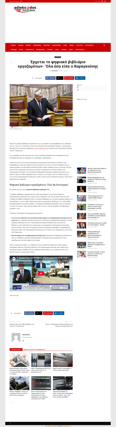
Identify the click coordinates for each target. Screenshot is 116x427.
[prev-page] (11, 402)
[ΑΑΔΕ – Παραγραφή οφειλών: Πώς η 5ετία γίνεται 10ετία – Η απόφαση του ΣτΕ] (41, 360)
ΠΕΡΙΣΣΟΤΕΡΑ (79, 49)
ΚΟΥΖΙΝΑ (14, 49)
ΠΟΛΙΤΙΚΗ (47, 45)
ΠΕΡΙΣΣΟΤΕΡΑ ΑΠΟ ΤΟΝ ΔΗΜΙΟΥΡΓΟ (34, 349)
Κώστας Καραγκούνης (41, 148)
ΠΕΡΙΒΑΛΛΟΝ (40, 49)
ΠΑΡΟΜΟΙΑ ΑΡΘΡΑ (16, 349)
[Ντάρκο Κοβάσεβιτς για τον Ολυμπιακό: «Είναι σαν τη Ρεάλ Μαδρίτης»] (81, 180)
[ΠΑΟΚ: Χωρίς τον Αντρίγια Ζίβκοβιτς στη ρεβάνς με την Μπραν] (81, 245)
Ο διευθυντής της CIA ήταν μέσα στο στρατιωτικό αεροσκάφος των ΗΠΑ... (95, 206)
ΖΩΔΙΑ (71, 49)
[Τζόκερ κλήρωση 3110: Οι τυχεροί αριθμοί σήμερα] (81, 198)
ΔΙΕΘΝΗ (28, 45)
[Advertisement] (58, 29)
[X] (99, 1)
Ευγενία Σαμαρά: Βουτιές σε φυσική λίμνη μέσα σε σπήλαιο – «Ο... (97, 188)
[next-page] (14, 402)
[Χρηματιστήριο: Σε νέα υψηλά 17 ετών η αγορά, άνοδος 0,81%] (63, 360)
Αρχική (11, 53)
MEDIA (72, 45)
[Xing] (23, 341)
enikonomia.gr (14, 295)
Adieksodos (55, 70)
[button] (104, 45)
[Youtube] (102, 1)
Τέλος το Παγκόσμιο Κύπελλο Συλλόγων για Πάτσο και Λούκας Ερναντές (59, 325)
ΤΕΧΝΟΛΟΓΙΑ (30, 49)
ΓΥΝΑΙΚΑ (50, 49)
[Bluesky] (105, 1)
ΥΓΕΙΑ (65, 45)
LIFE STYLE (79, 45)
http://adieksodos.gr (27, 337)
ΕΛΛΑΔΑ (20, 45)
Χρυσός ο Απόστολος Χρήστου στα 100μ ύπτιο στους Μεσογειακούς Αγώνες (97, 170)
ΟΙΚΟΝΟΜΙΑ (37, 45)
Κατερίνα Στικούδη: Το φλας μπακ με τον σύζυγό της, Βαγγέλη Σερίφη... (96, 253)
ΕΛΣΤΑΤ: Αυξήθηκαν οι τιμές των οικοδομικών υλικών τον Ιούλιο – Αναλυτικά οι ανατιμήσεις (19, 393)
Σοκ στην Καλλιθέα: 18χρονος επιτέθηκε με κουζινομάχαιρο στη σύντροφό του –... (97, 215)
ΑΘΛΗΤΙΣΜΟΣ (56, 45)
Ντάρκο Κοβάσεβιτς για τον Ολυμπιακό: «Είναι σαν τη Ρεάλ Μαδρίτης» (97, 179)
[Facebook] (96, 1)
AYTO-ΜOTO (89, 45)
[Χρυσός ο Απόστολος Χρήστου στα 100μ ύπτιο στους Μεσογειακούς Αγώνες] (81, 171)
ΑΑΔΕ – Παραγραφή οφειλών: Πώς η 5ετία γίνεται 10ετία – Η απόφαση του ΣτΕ (41, 370)
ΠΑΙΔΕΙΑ (63, 49)
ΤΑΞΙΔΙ (21, 49)
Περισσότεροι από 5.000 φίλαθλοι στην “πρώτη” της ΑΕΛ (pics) (22, 325)
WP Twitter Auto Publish (51, 426)
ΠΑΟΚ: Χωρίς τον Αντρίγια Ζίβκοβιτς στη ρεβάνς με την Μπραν (96, 244)
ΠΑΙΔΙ (57, 49)
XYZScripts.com (67, 426)
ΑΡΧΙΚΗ (13, 45)
